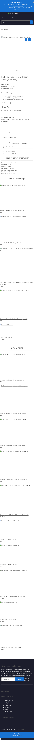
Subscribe (19, 679)
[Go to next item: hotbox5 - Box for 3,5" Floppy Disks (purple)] (13, 29)
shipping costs (17, 110)
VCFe (16, 4)
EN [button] (2, 18)
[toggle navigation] (3, 14)
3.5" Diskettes (11, 86)
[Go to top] (0, 739)
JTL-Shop (20, 735)
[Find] (31, 22)
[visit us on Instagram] (2, 726)
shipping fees (20, 729)
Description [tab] (15, 143)
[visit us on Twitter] (2, 722)
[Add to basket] (2, 35)
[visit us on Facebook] (2, 720)
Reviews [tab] (24, 143)
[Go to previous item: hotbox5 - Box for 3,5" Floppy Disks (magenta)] (9, 29)
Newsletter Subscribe (27, 679)
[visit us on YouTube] (2, 724)
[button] (6, 18)
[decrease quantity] (2, 129)
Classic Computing (17, 6)
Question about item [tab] (9, 147)
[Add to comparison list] (26, 39)
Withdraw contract (8, 717)
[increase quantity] (31, 129)
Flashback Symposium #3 (20, 8)
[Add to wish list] (29, 39)
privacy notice (11, 673)
